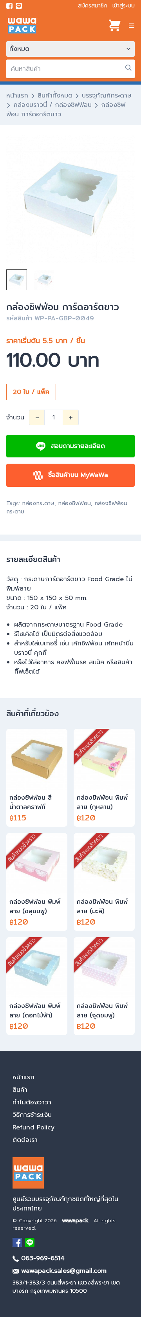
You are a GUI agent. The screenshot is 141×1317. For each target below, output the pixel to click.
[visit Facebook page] (9, 6)
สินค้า (20, 1090)
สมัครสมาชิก (92, 6)
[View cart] (114, 25)
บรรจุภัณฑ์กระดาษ (107, 95)
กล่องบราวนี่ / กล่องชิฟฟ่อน (52, 105)
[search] (128, 68)
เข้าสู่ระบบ (123, 6)
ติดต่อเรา (25, 1140)
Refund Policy (33, 1127)
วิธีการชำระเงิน (32, 1115)
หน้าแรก (17, 95)
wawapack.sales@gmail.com (63, 1270)
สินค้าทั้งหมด (55, 95)
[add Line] (29, 1242)
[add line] (19, 6)
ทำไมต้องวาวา (32, 1102)
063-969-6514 (42, 1258)
